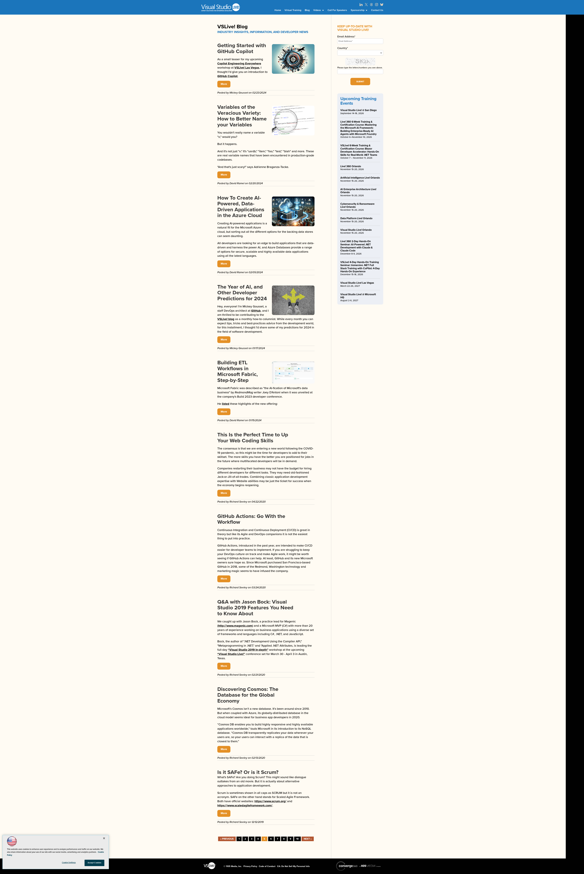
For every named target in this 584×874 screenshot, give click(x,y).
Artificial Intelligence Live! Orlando (360, 177)
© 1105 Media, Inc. (233, 866)
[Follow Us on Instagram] (376, 4)
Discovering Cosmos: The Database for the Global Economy (247, 695)
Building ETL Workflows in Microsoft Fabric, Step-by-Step (237, 371)
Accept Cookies (94, 863)
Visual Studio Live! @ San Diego (358, 110)
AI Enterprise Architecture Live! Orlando (358, 191)
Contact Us (377, 10)
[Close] (104, 838)
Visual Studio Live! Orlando (356, 230)
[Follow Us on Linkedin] (361, 4)
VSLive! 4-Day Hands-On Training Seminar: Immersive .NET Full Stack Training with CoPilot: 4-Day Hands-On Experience (360, 267)
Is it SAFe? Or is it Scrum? (247, 772)
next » (308, 838)
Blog (307, 10)
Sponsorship (357, 10)
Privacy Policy (250, 866)
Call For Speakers (337, 10)
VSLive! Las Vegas (246, 68)
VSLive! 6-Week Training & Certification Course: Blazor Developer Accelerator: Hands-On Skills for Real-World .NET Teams (359, 150)
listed (225, 404)
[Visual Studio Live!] (220, 7)
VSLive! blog (225, 319)
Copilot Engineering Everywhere (239, 63)
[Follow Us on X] (366, 4)
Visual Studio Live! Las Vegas (357, 282)
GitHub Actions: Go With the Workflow (251, 519)
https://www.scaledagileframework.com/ (244, 805)
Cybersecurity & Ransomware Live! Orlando (357, 205)
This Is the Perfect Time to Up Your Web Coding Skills (252, 438)
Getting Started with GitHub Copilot (241, 48)
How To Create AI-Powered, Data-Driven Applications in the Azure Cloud (240, 207)
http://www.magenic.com (235, 626)
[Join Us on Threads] (371, 4)
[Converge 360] (346, 866)
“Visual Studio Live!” (231, 654)
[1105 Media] (370, 865)
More (224, 84)
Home (278, 10)
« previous (227, 838)
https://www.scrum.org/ (270, 801)
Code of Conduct (267, 866)
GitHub (256, 311)
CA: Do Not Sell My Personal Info (293, 866)
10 (297, 838)
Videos (317, 10)
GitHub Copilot (227, 76)
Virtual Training (293, 10)
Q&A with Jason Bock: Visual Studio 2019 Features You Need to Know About (255, 608)
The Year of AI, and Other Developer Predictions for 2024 (242, 293)
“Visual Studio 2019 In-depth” (248, 650)
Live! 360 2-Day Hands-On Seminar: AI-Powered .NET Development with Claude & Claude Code (356, 246)
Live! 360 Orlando (350, 166)
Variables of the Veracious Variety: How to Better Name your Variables (242, 116)
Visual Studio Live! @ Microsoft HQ (358, 296)
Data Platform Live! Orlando (356, 218)
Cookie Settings (69, 862)
